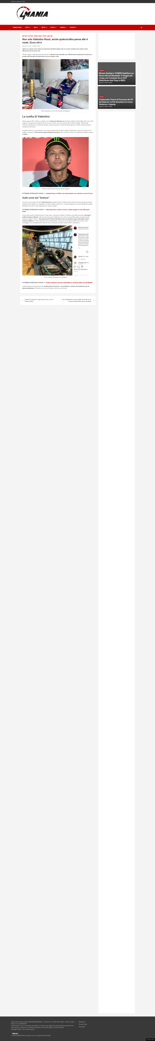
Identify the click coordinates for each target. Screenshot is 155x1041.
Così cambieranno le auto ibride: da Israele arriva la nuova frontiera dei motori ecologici (76, 300)
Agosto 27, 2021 (26, 46)
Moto (43, 27)
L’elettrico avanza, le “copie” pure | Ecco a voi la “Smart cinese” (39, 300)
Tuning (62, 27)
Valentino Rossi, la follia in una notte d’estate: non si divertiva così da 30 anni (69, 193)
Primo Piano (17, 27)
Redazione (82, 1022)
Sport (52, 27)
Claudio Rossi (36, 46)
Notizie (72, 27)
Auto (27, 27)
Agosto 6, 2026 (103, 82)
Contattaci (38, 1029)
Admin (110, 82)
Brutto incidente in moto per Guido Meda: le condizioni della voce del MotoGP (69, 282)
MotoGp (25, 36)
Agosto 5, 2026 (103, 106)
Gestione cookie (150, 1039)
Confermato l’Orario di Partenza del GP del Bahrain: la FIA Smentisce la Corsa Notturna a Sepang (116, 101)
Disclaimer (82, 1027)
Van (35, 27)
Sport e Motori (47, 36)
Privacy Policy (83, 1024)
